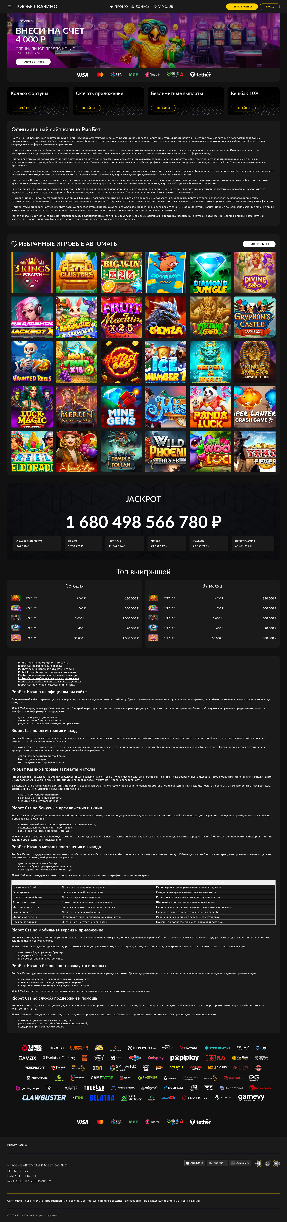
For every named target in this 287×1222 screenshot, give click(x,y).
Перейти (23, 108)
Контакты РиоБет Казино (29, 1181)
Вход (270, 6)
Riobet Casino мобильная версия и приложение (48, 678)
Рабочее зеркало (21, 1176)
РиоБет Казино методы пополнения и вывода (47, 675)
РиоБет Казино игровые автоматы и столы (46, 669)
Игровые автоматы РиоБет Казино (37, 1165)
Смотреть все (259, 244)
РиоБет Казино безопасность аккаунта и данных (49, 681)
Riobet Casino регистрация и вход (40, 665)
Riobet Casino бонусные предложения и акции (48, 672)
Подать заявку (33, 61)
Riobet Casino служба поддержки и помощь (46, 684)
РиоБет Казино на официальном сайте (43, 662)
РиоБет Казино (37, 6)
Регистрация (242, 6)
